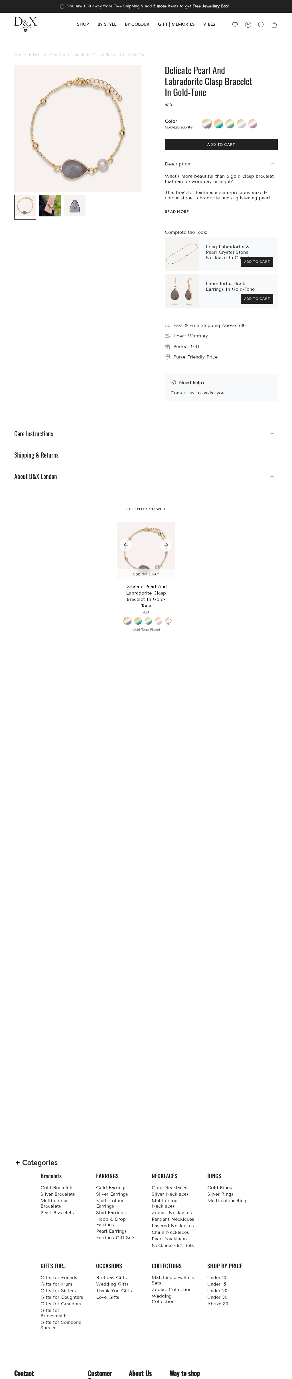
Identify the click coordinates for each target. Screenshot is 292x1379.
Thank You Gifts (114, 1290)
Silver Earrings (112, 1194)
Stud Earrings (111, 1212)
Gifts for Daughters (61, 1297)
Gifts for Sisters (58, 1290)
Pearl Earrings (111, 1231)
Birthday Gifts (111, 1277)
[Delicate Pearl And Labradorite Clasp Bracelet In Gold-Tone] (146, 551)
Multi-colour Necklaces (165, 1203)
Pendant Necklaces (173, 1219)
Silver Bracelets (57, 1194)
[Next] (166, 545)
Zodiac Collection (172, 1289)
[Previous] (125, 545)
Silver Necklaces (170, 1194)
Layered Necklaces (173, 1225)
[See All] (171, 621)
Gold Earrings (111, 1187)
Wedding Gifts (112, 1284)
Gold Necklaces (169, 1187)
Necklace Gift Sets (173, 1245)
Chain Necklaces (170, 1232)
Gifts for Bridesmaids (54, 1313)
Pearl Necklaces (170, 1238)
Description (177, 164)
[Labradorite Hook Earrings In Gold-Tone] (182, 291)
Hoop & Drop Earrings (111, 1221)
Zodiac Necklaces (172, 1212)
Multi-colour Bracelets (54, 1203)
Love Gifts (107, 1297)
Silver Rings (220, 1194)
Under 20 (217, 1290)
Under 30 (217, 1297)
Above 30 (217, 1303)
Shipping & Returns (36, 455)
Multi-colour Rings (228, 1200)
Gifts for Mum (56, 1284)
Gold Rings (219, 1187)
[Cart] (274, 24)
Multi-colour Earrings (109, 1203)
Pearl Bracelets (57, 1212)
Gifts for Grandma (60, 1303)
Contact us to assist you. (198, 393)
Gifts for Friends (58, 1277)
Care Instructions (33, 433)
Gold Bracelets (57, 1187)
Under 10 (216, 1277)
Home (20, 54)
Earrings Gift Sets (115, 1237)
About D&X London (35, 476)
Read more (177, 212)
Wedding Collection (163, 1298)
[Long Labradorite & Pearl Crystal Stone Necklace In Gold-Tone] (182, 254)
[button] (83, 24)
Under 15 (216, 1284)
